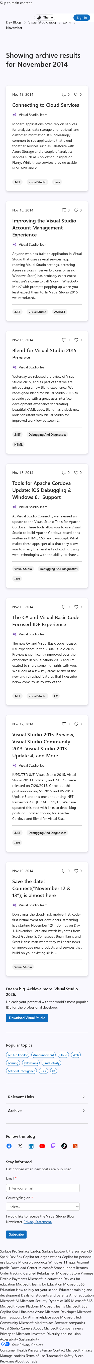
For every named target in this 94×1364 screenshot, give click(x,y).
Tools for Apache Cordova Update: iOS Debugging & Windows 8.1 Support (41, 489)
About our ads (26, 1361)
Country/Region (19, 1197)
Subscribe (16, 1234)
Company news (71, 1328)
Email (11, 1178)
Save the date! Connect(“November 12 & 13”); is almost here (41, 888)
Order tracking (11, 1273)
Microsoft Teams (52, 1306)
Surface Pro (8, 1251)
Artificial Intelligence (21, 1071)
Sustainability (29, 1339)
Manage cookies (12, 1355)
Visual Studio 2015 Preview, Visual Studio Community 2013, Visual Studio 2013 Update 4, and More (43, 745)
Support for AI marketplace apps (34, 1317)
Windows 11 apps (62, 1262)
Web (76, 1055)
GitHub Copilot (18, 1055)
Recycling (7, 1361)
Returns (82, 1267)
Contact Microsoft (66, 1350)
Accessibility (9, 1339)
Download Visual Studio (27, 1017)
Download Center (24, 1267)
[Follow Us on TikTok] (64, 1146)
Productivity (51, 1063)
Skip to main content (16, 2)
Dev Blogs (13, 22)
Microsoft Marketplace (36, 1322)
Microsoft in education (45, 1278)
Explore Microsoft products (26, 1262)
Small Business (23, 1311)
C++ (43, 1071)
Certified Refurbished (39, 1273)
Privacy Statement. (38, 1221)
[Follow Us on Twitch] (53, 1146)
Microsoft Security (33, 1300)
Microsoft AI (9, 1300)
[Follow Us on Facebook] (9, 1146)
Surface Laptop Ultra (57, 1251)
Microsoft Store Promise (74, 1273)
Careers (26, 1328)
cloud (63, 1055)
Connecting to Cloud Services (45, 104)
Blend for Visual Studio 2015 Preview (44, 353)
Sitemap (46, 1350)
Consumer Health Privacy (19, 1350)
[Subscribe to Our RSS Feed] (75, 1146)
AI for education (81, 1295)
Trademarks (54, 1355)
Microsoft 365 (82, 1300)
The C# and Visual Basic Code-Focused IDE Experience (46, 620)
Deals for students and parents (44, 1295)
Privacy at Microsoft (15, 1333)
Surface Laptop (29, 1251)
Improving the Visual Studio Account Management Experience (44, 227)
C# (53, 1071)
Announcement (43, 1055)
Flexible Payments (13, 1278)
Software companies (69, 1322)
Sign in (82, 17)
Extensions (31, 1063)
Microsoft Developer (60, 1311)
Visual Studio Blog (42, 22)
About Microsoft (45, 1328)
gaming (13, 1063)
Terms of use (35, 1355)
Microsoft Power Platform (19, 1306)
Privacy (86, 1350)
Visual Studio (10, 1328)
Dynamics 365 (59, 1300)
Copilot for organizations (42, 1256)
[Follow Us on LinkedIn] (31, 1146)
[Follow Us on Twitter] (20, 1146)
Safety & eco (73, 1355)
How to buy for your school (37, 1289)
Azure (39, 1311)
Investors (38, 1333)
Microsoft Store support (56, 1267)
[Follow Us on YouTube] (42, 1146)
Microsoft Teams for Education (39, 1284)
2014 (67, 22)
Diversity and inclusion (63, 1333)
